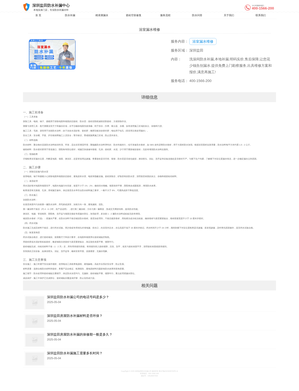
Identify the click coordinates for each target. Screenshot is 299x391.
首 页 (38, 15)
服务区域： (179, 50)
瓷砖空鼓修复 (133, 15)
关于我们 (229, 15)
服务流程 (165, 15)
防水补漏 (70, 15)
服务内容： (179, 41)
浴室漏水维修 (202, 41)
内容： (176, 59)
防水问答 (197, 15)
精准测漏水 (101, 15)
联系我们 (261, 15)
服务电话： (179, 81)
